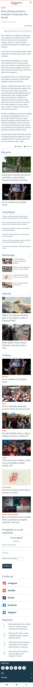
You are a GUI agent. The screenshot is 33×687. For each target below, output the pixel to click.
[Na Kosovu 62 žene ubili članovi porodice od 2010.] (7, 277)
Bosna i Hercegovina (10, 515)
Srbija (4, 431)
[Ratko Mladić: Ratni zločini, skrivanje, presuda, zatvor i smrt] (16, 332)
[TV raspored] (24, 668)
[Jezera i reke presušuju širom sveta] (7, 285)
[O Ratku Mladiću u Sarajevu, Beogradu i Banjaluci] (7, 261)
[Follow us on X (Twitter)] (7, 668)
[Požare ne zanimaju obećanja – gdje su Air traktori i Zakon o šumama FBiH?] (16, 305)
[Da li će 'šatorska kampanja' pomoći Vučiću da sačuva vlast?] (16, 394)
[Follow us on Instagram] (15, 668)
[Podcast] (16, 684)
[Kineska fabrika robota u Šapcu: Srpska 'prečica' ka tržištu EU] (16, 421)
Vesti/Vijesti (8, 212)
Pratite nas (7, 566)
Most (4, 404)
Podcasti (6, 294)
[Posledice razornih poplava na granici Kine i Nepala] (7, 269)
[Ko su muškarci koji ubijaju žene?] (16, 192)
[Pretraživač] (26, 684)
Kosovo (5, 377)
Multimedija (8, 255)
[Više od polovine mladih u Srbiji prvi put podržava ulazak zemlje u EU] (16, 448)
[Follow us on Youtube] (11, 668)
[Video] (7, 684)
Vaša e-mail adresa (9, 545)
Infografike (6, 487)
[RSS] (20, 668)
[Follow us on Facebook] (3, 668)
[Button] (28, 26)
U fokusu (6, 355)
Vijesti (3, 8)
